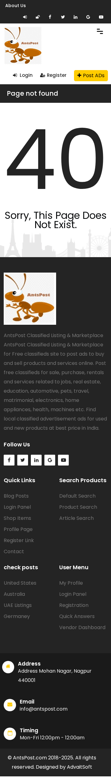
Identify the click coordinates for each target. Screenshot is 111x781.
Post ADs (94, 75)
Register (57, 75)
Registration (73, 605)
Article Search (76, 518)
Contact (14, 551)
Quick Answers (77, 616)
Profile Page (18, 529)
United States (20, 583)
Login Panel (17, 507)
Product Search (78, 507)
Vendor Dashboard (82, 627)
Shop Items (17, 518)
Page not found (32, 93)
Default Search (77, 495)
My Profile (71, 583)
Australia (14, 594)
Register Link (19, 540)
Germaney (17, 616)
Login (25, 75)
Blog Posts (16, 495)
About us (15, 5)
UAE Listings (18, 605)
